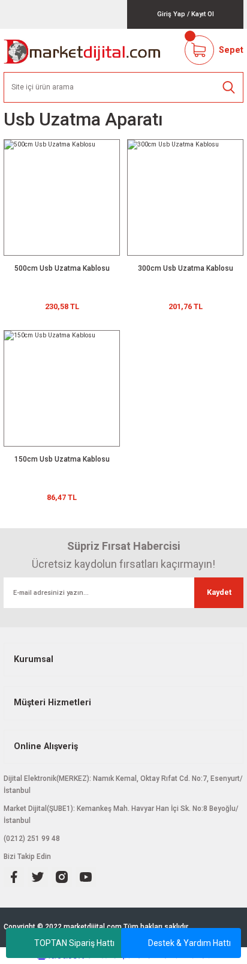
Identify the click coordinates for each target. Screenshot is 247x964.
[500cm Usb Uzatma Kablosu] (61, 197)
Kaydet (219, 592)
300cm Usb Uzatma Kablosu (185, 268)
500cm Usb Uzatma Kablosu (62, 268)
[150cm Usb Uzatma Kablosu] (61, 388)
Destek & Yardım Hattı (189, 943)
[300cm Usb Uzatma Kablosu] (185, 197)
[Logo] (82, 50)
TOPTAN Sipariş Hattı (74, 943)
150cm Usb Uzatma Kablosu (62, 459)
